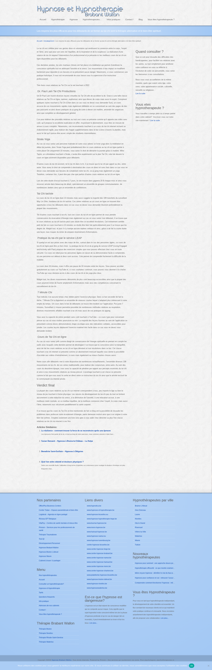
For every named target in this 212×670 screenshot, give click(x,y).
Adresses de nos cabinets (49, 606)
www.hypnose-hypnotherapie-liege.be (102, 519)
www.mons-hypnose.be (96, 527)
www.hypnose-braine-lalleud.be (99, 579)
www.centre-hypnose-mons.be (99, 566)
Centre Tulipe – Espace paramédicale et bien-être (58, 510)
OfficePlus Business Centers (50, 506)
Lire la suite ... (156, 120)
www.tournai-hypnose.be (96, 523)
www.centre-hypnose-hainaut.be (99, 562)
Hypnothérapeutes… (92, 19)
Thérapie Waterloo (46, 642)
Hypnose (74, 19)
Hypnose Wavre (45, 556)
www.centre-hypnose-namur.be (99, 558)
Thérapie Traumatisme (48, 535)
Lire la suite (140, 93)
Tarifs (41, 593)
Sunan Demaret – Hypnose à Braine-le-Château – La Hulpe (67, 441)
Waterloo (138, 536)
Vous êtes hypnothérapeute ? (161, 19)
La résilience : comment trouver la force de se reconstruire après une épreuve (76, 431)
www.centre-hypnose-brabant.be (99, 553)
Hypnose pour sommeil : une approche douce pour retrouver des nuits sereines (166, 563)
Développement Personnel (49, 543)
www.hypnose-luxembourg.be (98, 540)
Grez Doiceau (140, 510)
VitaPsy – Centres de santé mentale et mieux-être (58, 523)
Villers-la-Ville (140, 532)
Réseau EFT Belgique (47, 519)
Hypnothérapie (58, 19)
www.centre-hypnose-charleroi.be (100, 571)
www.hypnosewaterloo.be (97, 588)
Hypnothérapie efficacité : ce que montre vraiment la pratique (159, 568)
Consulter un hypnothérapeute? (51, 584)
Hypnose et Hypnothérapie (49, 588)
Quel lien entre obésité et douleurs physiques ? (62, 462)
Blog (141, 19)
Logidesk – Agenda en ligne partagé (53, 514)
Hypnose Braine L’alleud (48, 552)
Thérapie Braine (45, 629)
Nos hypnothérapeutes (48, 575)
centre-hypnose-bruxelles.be (98, 545)
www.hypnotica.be (94, 506)
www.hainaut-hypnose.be (97, 532)
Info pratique (44, 601)
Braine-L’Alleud (141, 506)
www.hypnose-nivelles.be (97, 584)
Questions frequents (47, 597)
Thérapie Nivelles (46, 633)
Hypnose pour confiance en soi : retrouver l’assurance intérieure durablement (165, 578)
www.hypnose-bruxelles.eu (97, 514)
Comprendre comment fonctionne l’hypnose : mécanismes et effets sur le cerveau (167, 583)
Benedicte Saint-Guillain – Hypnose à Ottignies (62, 451)
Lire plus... (93, 623)
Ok (191, 666)
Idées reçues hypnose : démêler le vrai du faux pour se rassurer (160, 573)
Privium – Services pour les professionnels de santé (57, 528)
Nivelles (138, 519)
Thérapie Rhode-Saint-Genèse (51, 638)
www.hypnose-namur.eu (96, 536)
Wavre (137, 540)
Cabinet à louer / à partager (49, 561)
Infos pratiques (113, 19)
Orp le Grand (140, 523)
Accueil (43, 19)
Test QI (41, 539)
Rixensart (138, 527)
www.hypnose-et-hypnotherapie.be (100, 510)
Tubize (137, 545)
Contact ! (129, 19)
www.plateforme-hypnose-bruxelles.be (102, 575)
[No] (208, 665)
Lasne (137, 514)
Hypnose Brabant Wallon (49, 548)
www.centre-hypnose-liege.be (98, 549)
